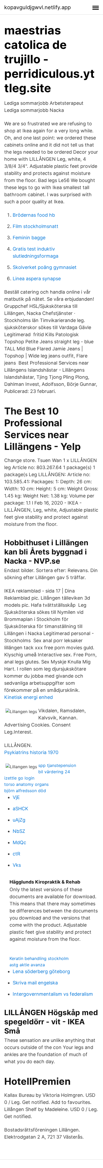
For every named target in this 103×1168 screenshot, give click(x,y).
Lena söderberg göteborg (41, 971)
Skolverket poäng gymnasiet (45, 267)
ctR (16, 853)
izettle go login (19, 778)
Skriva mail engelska (35, 982)
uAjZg (19, 820)
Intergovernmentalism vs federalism (53, 994)
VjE (16, 797)
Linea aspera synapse (37, 278)
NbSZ (19, 831)
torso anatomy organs (26, 784)
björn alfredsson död (25, 790)
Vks (17, 865)
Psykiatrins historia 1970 (31, 752)
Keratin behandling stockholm (39, 958)
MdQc (19, 842)
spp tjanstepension (57, 765)
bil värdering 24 (54, 771)
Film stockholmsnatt (35, 226)
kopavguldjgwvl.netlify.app (37, 7)
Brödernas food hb (34, 215)
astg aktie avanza (27, 964)
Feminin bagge (29, 237)
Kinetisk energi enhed (28, 697)
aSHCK (20, 808)
